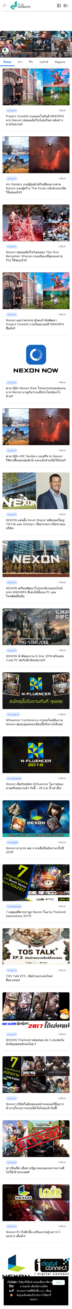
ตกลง (58, 1282)
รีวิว (31, 62)
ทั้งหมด (7, 62)
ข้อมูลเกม (60, 62)
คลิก (42, 1290)
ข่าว (20, 62)
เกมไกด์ (44, 62)
